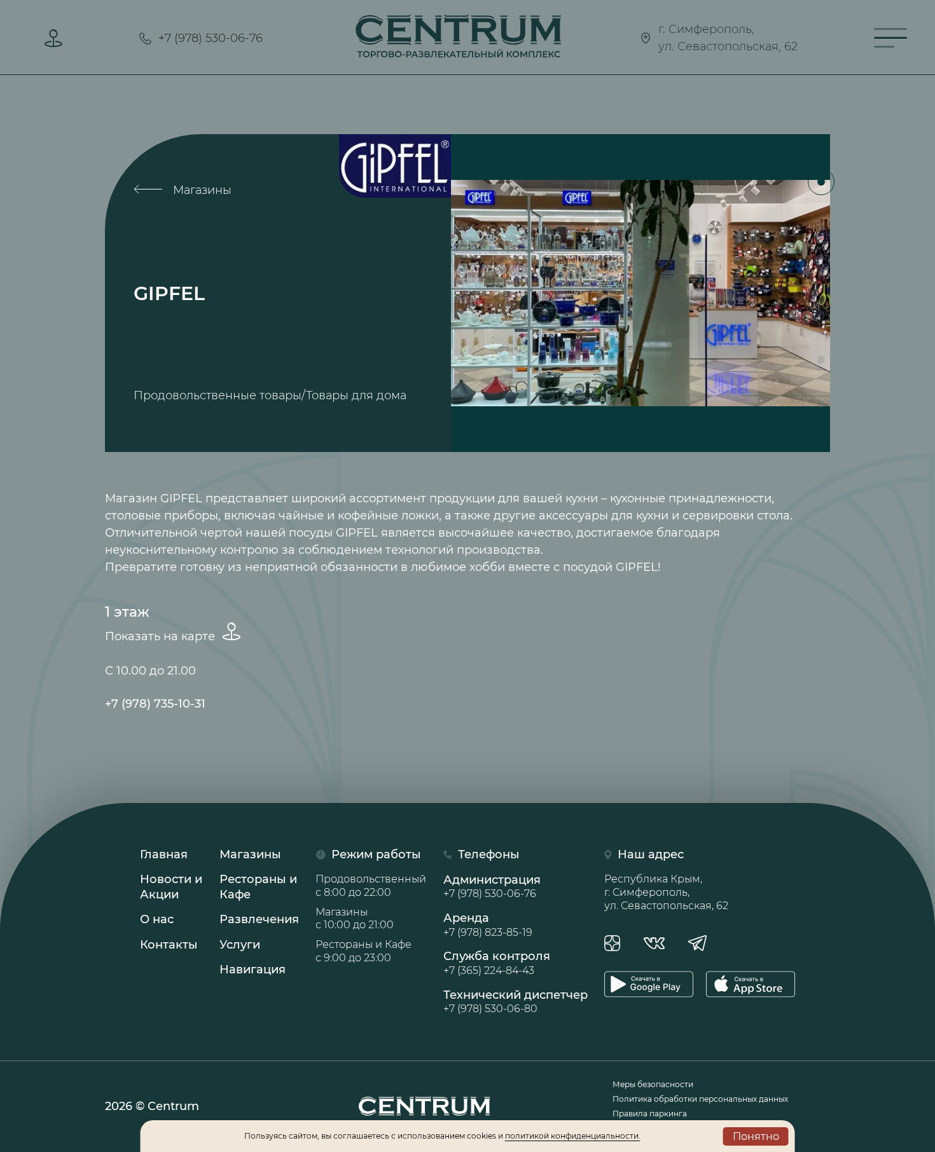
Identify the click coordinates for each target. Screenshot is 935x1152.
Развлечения (259, 919)
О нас (157, 919)
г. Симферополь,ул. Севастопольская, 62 (728, 37)
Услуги (239, 945)
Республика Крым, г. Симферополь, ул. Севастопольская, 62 (666, 892)
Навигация (252, 970)
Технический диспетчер (515, 1001)
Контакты (169, 945)
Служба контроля (496, 962)
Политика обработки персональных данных (700, 1099)
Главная (164, 854)
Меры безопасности (653, 1084)
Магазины (201, 190)
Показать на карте (161, 636)
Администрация (492, 886)
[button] (821, 182)
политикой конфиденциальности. (573, 1136)
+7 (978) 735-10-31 (155, 704)
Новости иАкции (171, 886)
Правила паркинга (650, 1113)
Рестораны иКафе (258, 886)
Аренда (487, 924)
